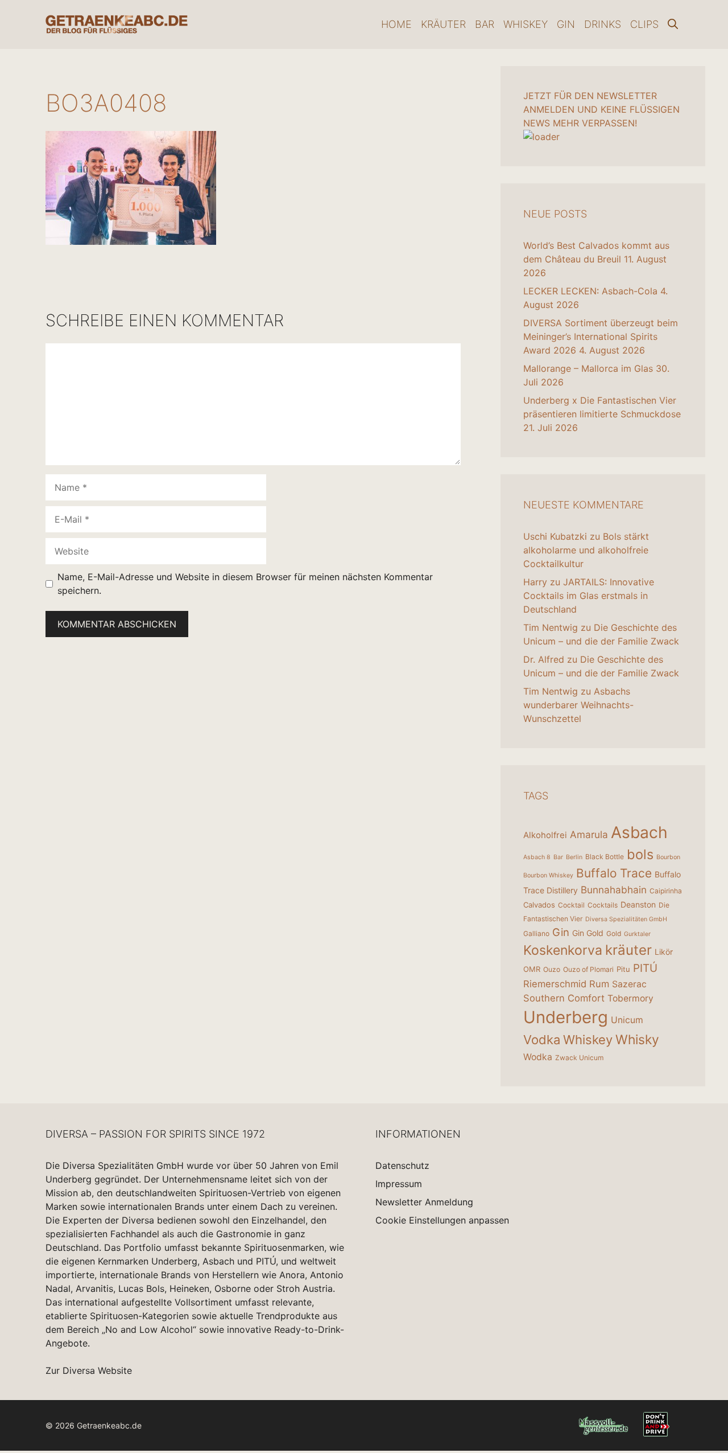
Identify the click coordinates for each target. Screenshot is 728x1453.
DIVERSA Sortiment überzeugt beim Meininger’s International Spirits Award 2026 (600, 336)
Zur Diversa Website (89, 1370)
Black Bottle (604, 856)
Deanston (638, 904)
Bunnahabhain (614, 890)
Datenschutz (402, 1165)
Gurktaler (637, 934)
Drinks (602, 24)
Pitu (623, 969)
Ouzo (551, 969)
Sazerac (629, 984)
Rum (599, 984)
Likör (664, 952)
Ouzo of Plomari (588, 969)
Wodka (537, 1057)
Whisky (637, 1040)
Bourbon (668, 857)
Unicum (627, 1020)
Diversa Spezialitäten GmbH (626, 919)
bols (640, 854)
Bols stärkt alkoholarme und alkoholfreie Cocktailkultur (586, 550)
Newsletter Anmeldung (424, 1202)
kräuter (628, 950)
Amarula (589, 834)
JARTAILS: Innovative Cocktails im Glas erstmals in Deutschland (588, 595)
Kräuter (443, 24)
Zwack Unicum (579, 1057)
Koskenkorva (562, 950)
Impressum (398, 1183)
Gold (613, 933)
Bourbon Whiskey (548, 875)
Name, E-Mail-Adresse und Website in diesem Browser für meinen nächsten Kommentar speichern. (245, 583)
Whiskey (525, 24)
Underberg (565, 1017)
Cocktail (571, 905)
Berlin (574, 857)
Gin (566, 24)
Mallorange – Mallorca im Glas (588, 368)
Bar (484, 24)
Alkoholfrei (545, 835)
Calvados (539, 904)
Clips (644, 24)
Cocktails (603, 905)
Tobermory (630, 998)
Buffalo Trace (614, 873)
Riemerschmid (554, 984)
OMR (531, 969)
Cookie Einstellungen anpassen (442, 1220)
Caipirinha (666, 890)
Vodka (541, 1039)
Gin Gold (587, 933)
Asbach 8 (537, 857)
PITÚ (645, 968)
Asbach (639, 832)
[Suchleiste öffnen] (672, 24)
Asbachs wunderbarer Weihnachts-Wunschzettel (578, 705)
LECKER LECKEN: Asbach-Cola (590, 291)
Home (396, 24)
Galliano (536, 933)
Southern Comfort (564, 998)
